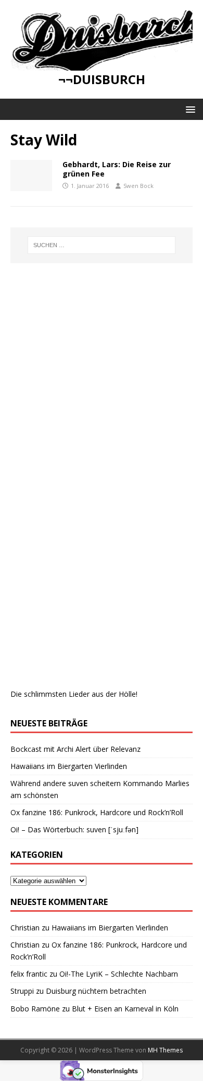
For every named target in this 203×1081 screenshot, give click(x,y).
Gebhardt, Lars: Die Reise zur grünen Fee (116, 169)
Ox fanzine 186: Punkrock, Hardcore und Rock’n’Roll (96, 812)
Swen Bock (138, 186)
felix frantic (28, 974)
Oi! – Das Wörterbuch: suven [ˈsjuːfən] (74, 829)
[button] (188, 108)
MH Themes (165, 1050)
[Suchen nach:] (102, 245)
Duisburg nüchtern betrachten (96, 991)
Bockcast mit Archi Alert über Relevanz (75, 749)
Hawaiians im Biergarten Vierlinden (68, 766)
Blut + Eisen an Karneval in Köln (125, 1009)
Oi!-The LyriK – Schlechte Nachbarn (118, 974)
